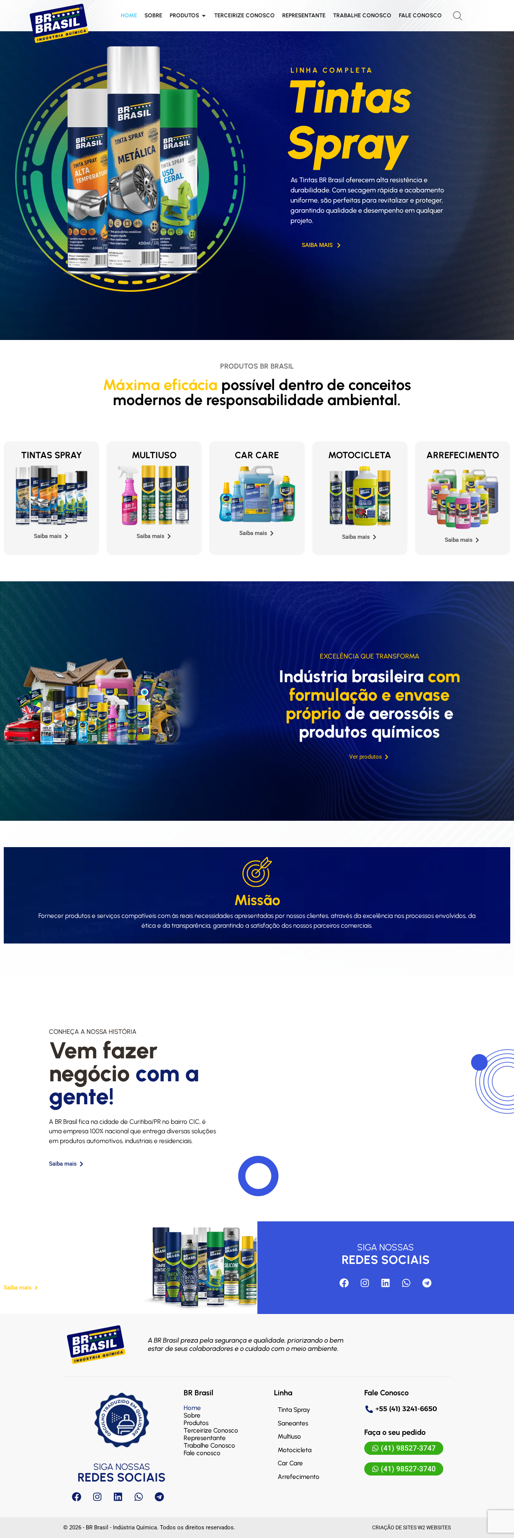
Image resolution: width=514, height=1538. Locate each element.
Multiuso (154, 455)
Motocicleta (359, 455)
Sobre (192, 1415)
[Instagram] (365, 1282)
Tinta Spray (294, 1409)
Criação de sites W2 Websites (411, 1527)
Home (192, 1407)
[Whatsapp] (406, 1282)
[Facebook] (344, 1282)
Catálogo (50, 1264)
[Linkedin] (385, 1282)
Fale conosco (202, 1453)
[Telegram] (427, 1282)
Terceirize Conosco (211, 1430)
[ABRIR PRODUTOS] (204, 15)
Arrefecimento (462, 455)
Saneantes (293, 1423)
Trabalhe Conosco (209, 1445)
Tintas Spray (51, 455)
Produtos (196, 1423)
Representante (205, 1438)
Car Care (257, 455)
